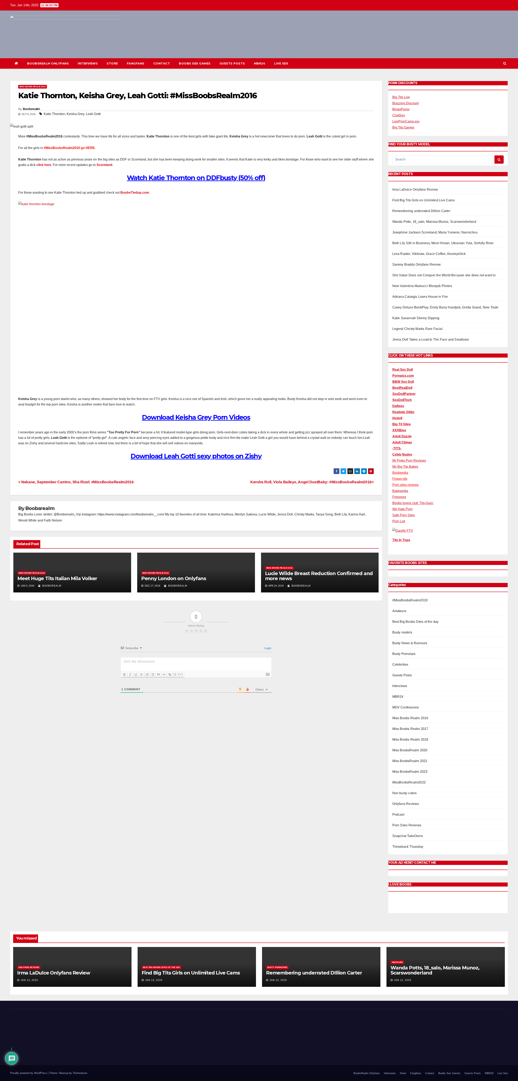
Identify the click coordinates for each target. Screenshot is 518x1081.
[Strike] (141, 674)
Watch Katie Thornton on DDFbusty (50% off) (196, 178)
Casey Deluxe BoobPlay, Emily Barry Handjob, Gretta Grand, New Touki (445, 307)
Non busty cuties (404, 793)
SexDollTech (402, 400)
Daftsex (398, 406)
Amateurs (399, 611)
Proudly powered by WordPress (29, 1073)
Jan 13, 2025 (29, 980)
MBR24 (259, 63)
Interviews (88, 63)
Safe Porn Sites (403, 515)
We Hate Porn (402, 509)
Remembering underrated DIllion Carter (421, 211)
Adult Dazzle (402, 436)
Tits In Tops (401, 540)
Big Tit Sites (401, 424)
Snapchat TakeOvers (407, 836)
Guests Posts (232, 63)
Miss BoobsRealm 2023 (410, 771)
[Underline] (136, 674)
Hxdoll (397, 418)
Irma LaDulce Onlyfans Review (415, 189)
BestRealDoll (402, 388)
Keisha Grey (75, 114)
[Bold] (124, 674)
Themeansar (80, 1073)
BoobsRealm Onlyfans (48, 63)
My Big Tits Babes (405, 466)
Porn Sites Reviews (406, 825)
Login (267, 648)
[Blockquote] (158, 674)
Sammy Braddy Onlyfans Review (416, 264)
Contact (161, 63)
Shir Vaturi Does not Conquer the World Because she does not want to (444, 275)
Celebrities (400, 664)
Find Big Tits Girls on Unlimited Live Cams (423, 200)
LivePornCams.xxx (405, 121)
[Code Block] (164, 674)
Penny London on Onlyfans (173, 578)
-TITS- (396, 448)
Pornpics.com (403, 375)
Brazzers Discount (405, 103)
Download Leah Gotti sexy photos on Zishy (196, 456)
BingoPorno (401, 109)
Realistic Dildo (403, 412)
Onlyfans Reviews (405, 803)
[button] (504, 63)
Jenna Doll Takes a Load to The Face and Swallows (430, 339)
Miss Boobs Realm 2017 (410, 729)
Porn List (398, 521)
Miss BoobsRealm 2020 (410, 750)
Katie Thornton (54, 114)
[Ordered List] (147, 674)
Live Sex (281, 63)
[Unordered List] (153, 674)
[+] (180, 674)
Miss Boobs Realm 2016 (32, 87)
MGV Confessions (405, 707)
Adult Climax (402, 442)
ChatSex (398, 115)
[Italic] (130, 674)
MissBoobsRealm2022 (409, 782)
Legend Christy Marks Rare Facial (417, 328)
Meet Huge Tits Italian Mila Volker (57, 578)
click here (43, 165)
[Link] (170, 674)
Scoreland (104, 165)
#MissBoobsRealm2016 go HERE (69, 148)
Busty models (402, 632)
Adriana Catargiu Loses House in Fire (420, 296)
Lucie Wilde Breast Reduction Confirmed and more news (319, 575)
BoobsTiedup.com (134, 192)
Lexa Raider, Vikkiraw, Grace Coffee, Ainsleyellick (429, 253)
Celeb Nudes (402, 454)
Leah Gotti (93, 114)
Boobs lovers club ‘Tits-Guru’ (413, 503)
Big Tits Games (403, 127)
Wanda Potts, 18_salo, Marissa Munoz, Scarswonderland (434, 221)
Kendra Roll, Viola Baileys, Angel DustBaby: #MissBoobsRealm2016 (311, 482)
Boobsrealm (31, 109)
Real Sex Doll (402, 369)
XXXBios (399, 430)
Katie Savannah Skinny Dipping (415, 318)
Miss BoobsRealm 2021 (410, 761)
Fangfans (135, 63)
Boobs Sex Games (195, 63)
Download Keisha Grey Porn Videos (196, 417)
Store (112, 63)
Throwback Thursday (408, 846)
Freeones (399, 497)
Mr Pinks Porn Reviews (409, 460)
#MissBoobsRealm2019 (410, 600)
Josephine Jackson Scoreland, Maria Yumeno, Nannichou (435, 232)
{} (175, 674)
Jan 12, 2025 (402, 980)
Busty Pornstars (404, 654)
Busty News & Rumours (409, 643)
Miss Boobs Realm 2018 (410, 739)
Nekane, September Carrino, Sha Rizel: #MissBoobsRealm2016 (77, 482)
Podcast (398, 814)
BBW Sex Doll (403, 381)
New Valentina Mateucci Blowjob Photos (422, 286)
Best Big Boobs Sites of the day (415, 621)
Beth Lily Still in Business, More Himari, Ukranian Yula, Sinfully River (443, 243)
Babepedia (400, 491)
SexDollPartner (404, 394)
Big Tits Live (401, 97)
